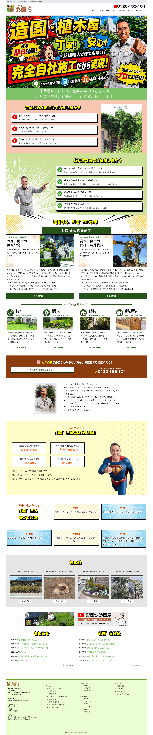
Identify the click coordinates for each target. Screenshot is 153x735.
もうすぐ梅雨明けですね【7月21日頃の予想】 (33, 648)
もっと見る (26, 601)
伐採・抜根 (52, 691)
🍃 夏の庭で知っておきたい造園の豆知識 (100, 644)
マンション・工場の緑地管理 (58, 696)
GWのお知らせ (24, 652)
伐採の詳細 (112, 296)
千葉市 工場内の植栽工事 (26, 571)
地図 (85, 709)
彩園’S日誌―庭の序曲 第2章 (96, 652)
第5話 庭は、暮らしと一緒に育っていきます (101, 656)
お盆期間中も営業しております (29, 640)
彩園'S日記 (120, 686)
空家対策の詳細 (94, 347)
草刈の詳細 (21, 347)
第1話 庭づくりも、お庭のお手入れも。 (100, 648)
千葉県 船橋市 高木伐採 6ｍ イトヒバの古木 (59, 571)
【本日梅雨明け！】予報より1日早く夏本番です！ (35, 644)
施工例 (130, 10)
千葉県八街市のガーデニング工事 (93, 571)
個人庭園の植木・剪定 (56, 688)
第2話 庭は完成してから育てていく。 (99, 640)
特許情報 (87, 704)
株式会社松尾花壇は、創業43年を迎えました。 (34, 656)
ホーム (48, 683)
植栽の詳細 (57, 347)
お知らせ (120, 688)
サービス (100, 10)
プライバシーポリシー (124, 694)
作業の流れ (87, 688)
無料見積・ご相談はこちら (41, 370)
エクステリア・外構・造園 (57, 704)
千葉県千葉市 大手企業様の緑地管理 (127, 571)
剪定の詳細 (39, 296)
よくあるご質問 (54, 707)
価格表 (86, 685)
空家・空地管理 (54, 702)
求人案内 (87, 712)
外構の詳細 (130, 347)
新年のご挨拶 (23, 660)
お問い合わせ (140, 10)
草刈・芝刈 (52, 694)
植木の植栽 (52, 699)
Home (92, 10)
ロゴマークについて (90, 706)
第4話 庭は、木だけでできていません (99, 660)
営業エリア (87, 691)
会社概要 (87, 698)
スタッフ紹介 (88, 701)
